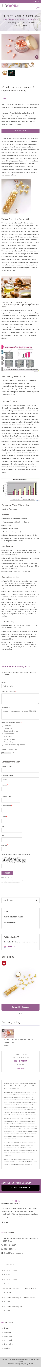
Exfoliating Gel (13, 1161)
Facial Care (17, 25)
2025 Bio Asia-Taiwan (9, 1280)
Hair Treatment (28, 1161)
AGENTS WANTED (10, 922)
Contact (7, 1348)
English (37, 1)
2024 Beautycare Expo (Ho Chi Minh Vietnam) (18, 1298)
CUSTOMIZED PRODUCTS (27, 23)
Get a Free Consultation (20, 1188)
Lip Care (35, 1161)
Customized (8, 1336)
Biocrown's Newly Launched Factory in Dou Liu (18, 1289)
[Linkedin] (7, 1222)
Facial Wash (21, 1161)
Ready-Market (28, 1364)
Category (15, 23)
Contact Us (29, 1164)
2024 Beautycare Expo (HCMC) (12, 1307)
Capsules (24, 25)
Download (11, 947)
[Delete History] (3, 1030)
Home (9, 23)
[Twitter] (4, 1222)
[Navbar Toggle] (38, 7)
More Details (20, 1069)
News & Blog (8, 1344)
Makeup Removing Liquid (11, 1164)
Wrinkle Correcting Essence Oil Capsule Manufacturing (18, 1040)
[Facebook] (2, 1222)
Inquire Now (21, 131)
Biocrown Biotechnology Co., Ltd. (23, 1359)
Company (7, 1332)
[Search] (36, 900)
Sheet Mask (30, 1159)
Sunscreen (6, 1161)
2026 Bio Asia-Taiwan (9, 1271)
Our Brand (8, 1340)
